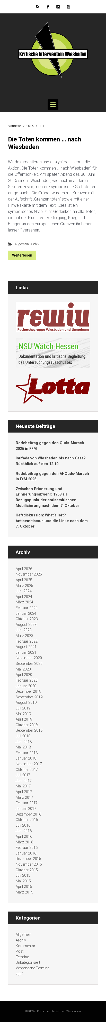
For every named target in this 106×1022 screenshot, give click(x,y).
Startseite (14, 126)
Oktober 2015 (27, 870)
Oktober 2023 (27, 619)
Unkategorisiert (28, 962)
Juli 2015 (23, 875)
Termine (22, 957)
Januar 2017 (26, 809)
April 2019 (24, 719)
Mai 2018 (23, 747)
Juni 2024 (24, 591)
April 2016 (24, 836)
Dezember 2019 (28, 691)
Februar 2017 (27, 803)
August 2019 (26, 702)
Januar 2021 (26, 652)
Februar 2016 (27, 847)
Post (19, 951)
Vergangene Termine (32, 968)
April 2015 (24, 886)
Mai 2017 (23, 786)
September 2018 (29, 730)
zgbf (19, 974)
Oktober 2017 (27, 770)
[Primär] (53, 104)
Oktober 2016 (27, 820)
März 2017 (24, 797)
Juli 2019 (23, 708)
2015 (29, 126)
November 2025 (29, 574)
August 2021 (26, 647)
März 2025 (24, 586)
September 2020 (29, 663)
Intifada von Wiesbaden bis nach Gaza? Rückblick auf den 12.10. (51, 461)
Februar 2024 (27, 608)
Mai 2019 (23, 714)
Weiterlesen (22, 255)
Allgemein (22, 244)
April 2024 (24, 597)
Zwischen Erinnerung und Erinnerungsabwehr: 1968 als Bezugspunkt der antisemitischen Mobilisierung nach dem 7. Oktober (47, 497)
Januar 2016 (26, 853)
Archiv (34, 244)
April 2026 (24, 569)
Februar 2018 (27, 753)
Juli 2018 (23, 736)
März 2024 (24, 602)
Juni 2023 (24, 630)
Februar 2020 (27, 680)
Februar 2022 (27, 641)
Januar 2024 (26, 613)
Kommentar (25, 946)
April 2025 (24, 580)
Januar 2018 (26, 758)
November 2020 (29, 658)
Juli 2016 (23, 825)
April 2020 (24, 675)
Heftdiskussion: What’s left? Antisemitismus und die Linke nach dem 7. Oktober (52, 521)
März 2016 (24, 842)
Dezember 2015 (28, 859)
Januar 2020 (26, 686)
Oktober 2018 (27, 725)
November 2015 (29, 864)
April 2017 (24, 792)
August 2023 (26, 624)
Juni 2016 (24, 831)
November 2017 (29, 764)
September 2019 (29, 697)
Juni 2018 (24, 742)
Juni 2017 (24, 781)
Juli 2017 (23, 775)
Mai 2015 (23, 881)
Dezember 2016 (28, 814)
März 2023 (24, 636)
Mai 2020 (23, 669)
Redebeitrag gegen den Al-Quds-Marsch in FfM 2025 (52, 477)
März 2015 (24, 892)
